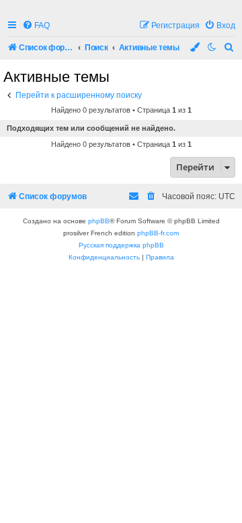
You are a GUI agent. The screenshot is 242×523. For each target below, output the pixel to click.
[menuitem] (36, 26)
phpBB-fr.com (158, 233)
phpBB (99, 221)
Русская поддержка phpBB (121, 245)
